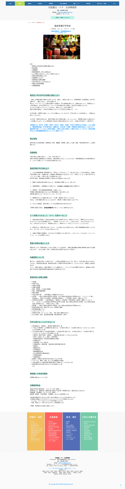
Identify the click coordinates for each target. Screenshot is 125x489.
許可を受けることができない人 (41, 81)
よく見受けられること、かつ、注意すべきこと (46, 74)
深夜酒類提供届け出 (66, 31)
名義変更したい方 (37, 78)
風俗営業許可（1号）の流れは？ (41, 72)
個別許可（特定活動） (54, 427)
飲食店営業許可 (55, 31)
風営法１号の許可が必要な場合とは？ (43, 66)
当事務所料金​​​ (36, 85)
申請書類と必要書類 (63, 186)
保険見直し (69, 435)
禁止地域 (34, 68)
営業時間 (34, 70)
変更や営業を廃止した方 (39, 76)
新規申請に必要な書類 (38, 79)
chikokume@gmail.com (65, 12)
